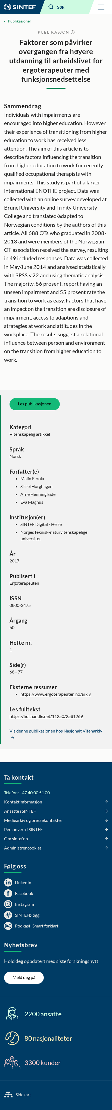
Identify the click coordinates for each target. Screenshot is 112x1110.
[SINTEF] (20, 7)
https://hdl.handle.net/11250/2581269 (46, 716)
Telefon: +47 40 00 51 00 (27, 792)
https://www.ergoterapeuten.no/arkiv (55, 693)
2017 (14, 560)
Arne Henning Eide (37, 494)
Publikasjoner (19, 21)
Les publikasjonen (34, 403)
